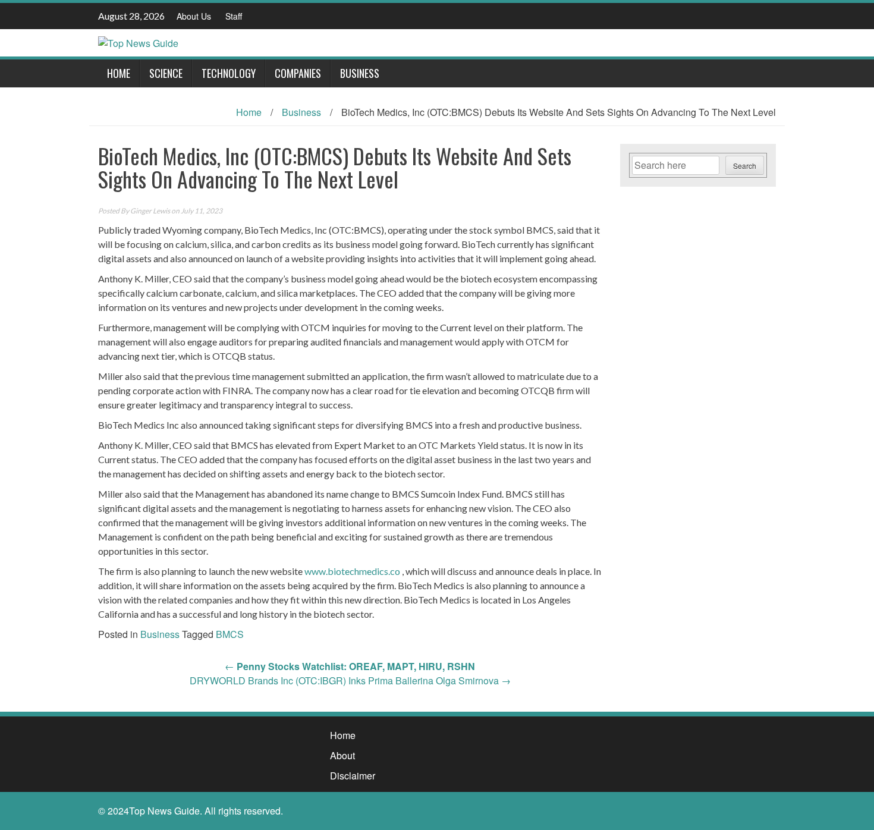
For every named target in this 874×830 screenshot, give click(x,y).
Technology (229, 73)
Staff (233, 16)
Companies (298, 73)
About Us (194, 16)
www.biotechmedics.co (352, 571)
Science (166, 73)
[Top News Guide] (138, 42)
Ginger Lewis (150, 210)
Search (744, 166)
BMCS (230, 634)
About (342, 755)
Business (359, 73)
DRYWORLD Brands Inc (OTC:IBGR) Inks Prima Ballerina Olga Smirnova (350, 680)
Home (118, 73)
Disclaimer (352, 775)
